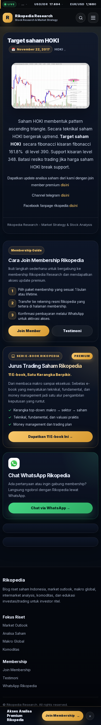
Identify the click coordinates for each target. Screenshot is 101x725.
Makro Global (13, 641)
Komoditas (11, 649)
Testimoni (72, 331)
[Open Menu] (93, 18)
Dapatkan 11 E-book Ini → (50, 436)
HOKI (58, 49)
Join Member (29, 331)
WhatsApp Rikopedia (20, 686)
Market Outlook (15, 625)
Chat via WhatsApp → (50, 508)
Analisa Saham (14, 633)
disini (65, 184)
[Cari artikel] (81, 18)
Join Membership (17, 670)
